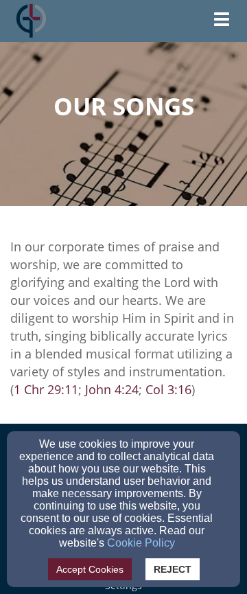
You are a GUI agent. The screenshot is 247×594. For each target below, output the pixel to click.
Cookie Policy (141, 543)
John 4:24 (112, 389)
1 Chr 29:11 (46, 389)
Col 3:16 (168, 389)
